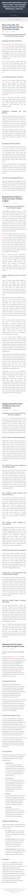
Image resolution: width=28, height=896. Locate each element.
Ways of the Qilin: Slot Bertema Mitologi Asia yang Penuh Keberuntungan (12, 27)
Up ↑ (14, 893)
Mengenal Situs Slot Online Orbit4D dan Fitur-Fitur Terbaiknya (12, 406)
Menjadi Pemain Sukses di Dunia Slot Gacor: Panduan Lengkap (12, 199)
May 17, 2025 (5, 648)
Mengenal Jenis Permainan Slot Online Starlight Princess (13, 645)
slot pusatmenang (6, 82)
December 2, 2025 (6, 203)
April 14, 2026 (5, 31)
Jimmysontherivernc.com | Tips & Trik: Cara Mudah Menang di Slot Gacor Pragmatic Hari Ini (14, 6)
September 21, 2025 (6, 410)
